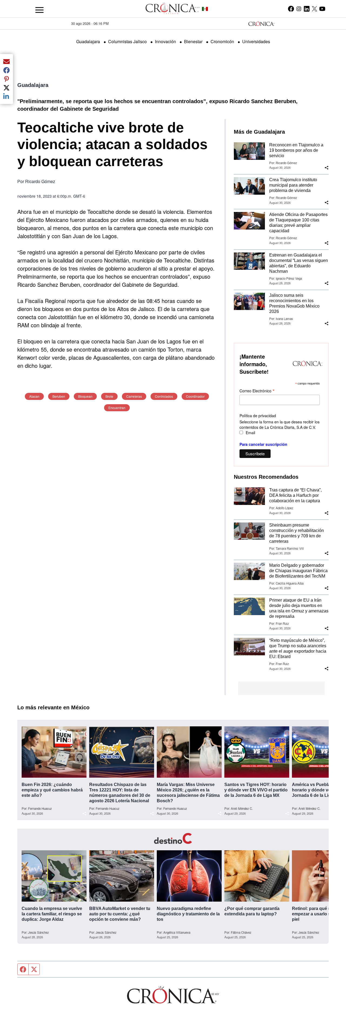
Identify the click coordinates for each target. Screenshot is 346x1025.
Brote (109, 396)
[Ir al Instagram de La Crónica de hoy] (298, 8)
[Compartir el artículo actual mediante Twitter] (6, 88)
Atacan (34, 396)
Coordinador (195, 396)
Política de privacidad (257, 415)
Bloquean (85, 396)
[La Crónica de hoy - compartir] (326, 168)
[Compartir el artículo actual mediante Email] (6, 61)
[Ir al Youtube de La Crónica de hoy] (322, 8)
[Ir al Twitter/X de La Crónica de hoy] (314, 8)
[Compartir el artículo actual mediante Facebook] (6, 70)
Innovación (165, 41)
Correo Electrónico (257, 390)
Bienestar (193, 41)
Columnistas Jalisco (127, 41)
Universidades (256, 41)
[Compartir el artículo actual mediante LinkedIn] (6, 96)
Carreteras (134, 396)
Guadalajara (88, 41)
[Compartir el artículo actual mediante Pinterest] (6, 79)
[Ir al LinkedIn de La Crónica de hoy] (306, 8)
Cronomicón (222, 41)
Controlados (164, 396)
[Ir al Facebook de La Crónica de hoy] (291, 8)
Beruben (58, 396)
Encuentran (116, 407)
